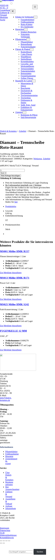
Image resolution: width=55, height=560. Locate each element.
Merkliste (4, 17)
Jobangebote (10, 508)
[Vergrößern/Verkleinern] (9, 540)
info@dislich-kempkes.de (5, 399)
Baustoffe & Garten (23, 81)
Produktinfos (10, 206)
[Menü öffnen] (35, 7)
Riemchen (19, 29)
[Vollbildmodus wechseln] (6, 540)
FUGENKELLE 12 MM (13, 330)
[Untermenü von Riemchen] (26, 29)
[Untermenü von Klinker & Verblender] (35, 17)
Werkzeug (37, 159)
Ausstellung (5, 10)
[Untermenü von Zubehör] (24, 112)
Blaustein (9, 456)
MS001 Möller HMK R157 (14, 251)
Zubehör (19, 112)
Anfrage (8, 506)
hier (16, 202)
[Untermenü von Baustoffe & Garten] (34, 81)
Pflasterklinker (11, 451)
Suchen (40, 552)
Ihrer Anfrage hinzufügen (10, 176)
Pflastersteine (20, 39)
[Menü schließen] (12, 11)
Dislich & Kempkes (8, 131)
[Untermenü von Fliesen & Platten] (32, 49)
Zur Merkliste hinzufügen (10, 272)
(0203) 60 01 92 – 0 (4, 6)
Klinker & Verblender (24, 17)
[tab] (30, 206)
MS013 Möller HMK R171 (14, 277)
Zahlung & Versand (4, 13)
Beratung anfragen (9, 483)
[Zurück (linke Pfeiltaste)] (1, 543)
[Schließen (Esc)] (1, 540)
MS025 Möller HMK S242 (14, 304)
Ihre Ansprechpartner (12, 488)
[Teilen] (4, 540)
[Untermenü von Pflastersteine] (28, 39)
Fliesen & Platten (22, 49)
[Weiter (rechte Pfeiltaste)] (4, 543)
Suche (2, 20)
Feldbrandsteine (12, 454)
